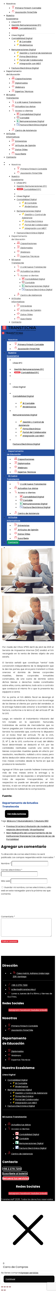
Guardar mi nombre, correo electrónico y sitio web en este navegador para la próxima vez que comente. (26, 890)
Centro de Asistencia (26, 130)
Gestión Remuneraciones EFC (26, 25)
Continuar (10, 1279)
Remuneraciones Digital (31, 121)
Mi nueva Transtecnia (14, 1116)
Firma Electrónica (28, 56)
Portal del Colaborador (31, 60)
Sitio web (5, 881)
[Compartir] (7, 1286)
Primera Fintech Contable (28, 8)
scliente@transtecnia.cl (23, 989)
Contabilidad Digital (30, 114)
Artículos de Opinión (25, 145)
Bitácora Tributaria (16, 821)
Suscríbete (20, 154)
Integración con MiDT (30, 63)
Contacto (11, 157)
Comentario (8, 916)
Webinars (20, 87)
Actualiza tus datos (25, 106)
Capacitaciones (23, 78)
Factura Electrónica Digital (33, 124)
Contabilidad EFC (27, 28)
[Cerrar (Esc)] (10, 1286)
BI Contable (25, 41)
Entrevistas (21, 141)
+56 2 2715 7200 (19, 985)
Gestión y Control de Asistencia (35, 53)
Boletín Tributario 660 (37, 821)
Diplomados (21, 83)
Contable (24, 117)
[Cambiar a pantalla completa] (5, 1286)
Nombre (6, 863)
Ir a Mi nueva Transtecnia (28, 102)
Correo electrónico (11, 869)
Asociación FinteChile (26, 12)
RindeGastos (26, 45)
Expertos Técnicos (24, 91)
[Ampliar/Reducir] (2, 1286)
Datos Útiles (21, 149)
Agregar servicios (29, 1272)
